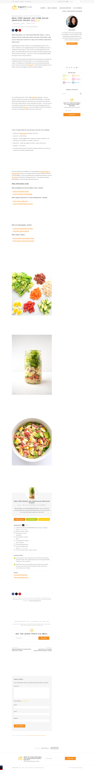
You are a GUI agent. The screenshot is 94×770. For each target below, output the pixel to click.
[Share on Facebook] (13, 30)
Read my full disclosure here (32, 26)
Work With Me (28, 1)
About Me (17, 1)
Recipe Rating (17, 701)
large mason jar (24, 133)
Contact (22, 1)
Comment (16, 686)
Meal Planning (52, 8)
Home (13, 1)
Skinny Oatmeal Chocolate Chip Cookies (23, 241)
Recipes (43, 8)
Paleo (25, 625)
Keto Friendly (29, 624)
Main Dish (35, 624)
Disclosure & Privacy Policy (39, 767)
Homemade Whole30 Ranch (20, 575)
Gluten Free (22, 624)
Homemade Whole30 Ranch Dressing (23, 228)
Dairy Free (77, 82)
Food (18, 624)
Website (16, 718)
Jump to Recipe (16, 23)
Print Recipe (20, 519)
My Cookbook (77, 8)
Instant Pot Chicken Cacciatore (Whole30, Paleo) (43, 649)
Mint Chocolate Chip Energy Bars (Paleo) (23, 238)
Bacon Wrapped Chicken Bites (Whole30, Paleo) (21, 649)
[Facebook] (61, 1)
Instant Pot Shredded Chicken (21, 191)
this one (26, 107)
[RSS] (59, 1)
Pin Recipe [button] (32, 519)
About (23, 767)
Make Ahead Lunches (43, 624)
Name (16, 705)
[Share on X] (16, 30)
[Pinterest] (63, 1)
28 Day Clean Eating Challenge (72, 11)
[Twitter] (67, 1)
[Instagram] (65, 1)
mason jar (34, 97)
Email (15, 711)
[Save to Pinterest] (20, 30)
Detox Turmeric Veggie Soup (20, 201)
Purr (81, 767)
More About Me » (72, 43)
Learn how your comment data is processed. (36, 735)
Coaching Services (65, 8)
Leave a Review (45, 519)
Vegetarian (77, 75)
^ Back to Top (15, 767)
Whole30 (31, 65)
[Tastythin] (22, 7)
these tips (14, 177)
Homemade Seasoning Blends (21, 231)
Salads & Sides (34, 625)
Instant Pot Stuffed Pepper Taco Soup (23, 204)
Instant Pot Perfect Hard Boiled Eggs (22, 194)
